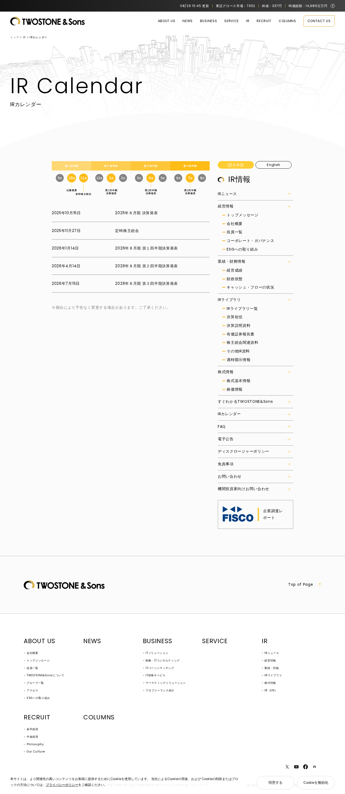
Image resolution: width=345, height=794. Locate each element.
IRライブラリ (229, 299)
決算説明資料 (238, 325)
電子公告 (226, 439)
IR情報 (239, 179)
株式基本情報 (238, 380)
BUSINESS (208, 21)
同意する (275, 783)
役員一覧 (235, 232)
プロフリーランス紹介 (160, 690)
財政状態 (235, 279)
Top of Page (300, 585)
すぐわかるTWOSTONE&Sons (245, 401)
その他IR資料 (238, 351)
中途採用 (32, 737)
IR (247, 21)
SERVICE (231, 21)
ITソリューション (157, 653)
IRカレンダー (229, 414)
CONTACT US (319, 21)
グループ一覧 (35, 683)
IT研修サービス (155, 675)
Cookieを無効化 (315, 783)
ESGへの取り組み (242, 249)
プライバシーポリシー (62, 785)
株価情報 (235, 389)
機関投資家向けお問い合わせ (243, 488)
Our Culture (36, 752)
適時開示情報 (238, 359)
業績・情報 (271, 668)
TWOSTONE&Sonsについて (45, 675)
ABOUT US (166, 21)
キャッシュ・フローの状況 (250, 287)
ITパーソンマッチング (160, 668)
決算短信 (235, 317)
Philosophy (35, 744)
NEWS (187, 21)
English (273, 164)
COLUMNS (287, 21)
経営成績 (235, 270)
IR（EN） (270, 690)
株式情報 (226, 372)
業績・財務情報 (232, 261)
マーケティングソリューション (166, 683)
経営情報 (226, 206)
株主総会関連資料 (242, 342)
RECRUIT (264, 21)
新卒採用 (32, 729)
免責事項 (226, 464)
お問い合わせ (230, 476)
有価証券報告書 (240, 334)
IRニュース (227, 193)
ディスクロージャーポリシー (243, 451)
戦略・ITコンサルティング (163, 660)
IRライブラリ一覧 (242, 308)
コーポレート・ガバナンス (250, 240)
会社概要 (235, 223)
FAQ (222, 426)
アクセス (32, 690)
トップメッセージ (242, 215)
